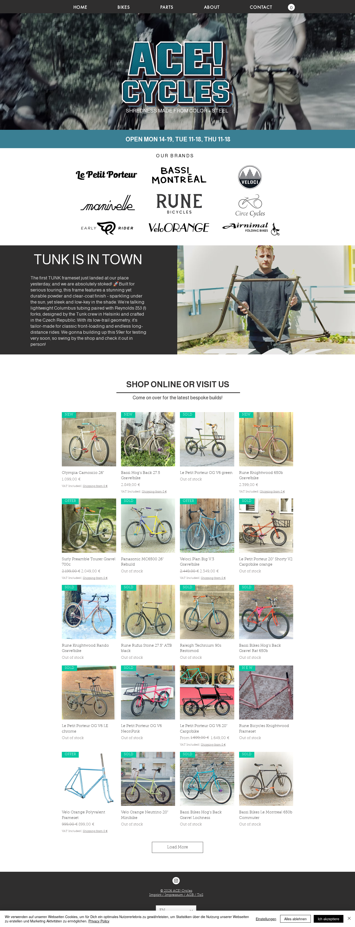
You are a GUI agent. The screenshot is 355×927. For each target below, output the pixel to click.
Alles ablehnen (295, 918)
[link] (291, 7)
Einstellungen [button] (266, 918)
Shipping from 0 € (95, 486)
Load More (177, 847)
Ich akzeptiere (328, 918)
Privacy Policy (98, 921)
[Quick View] (207, 692)
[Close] (349, 918)
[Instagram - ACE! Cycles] (176, 880)
